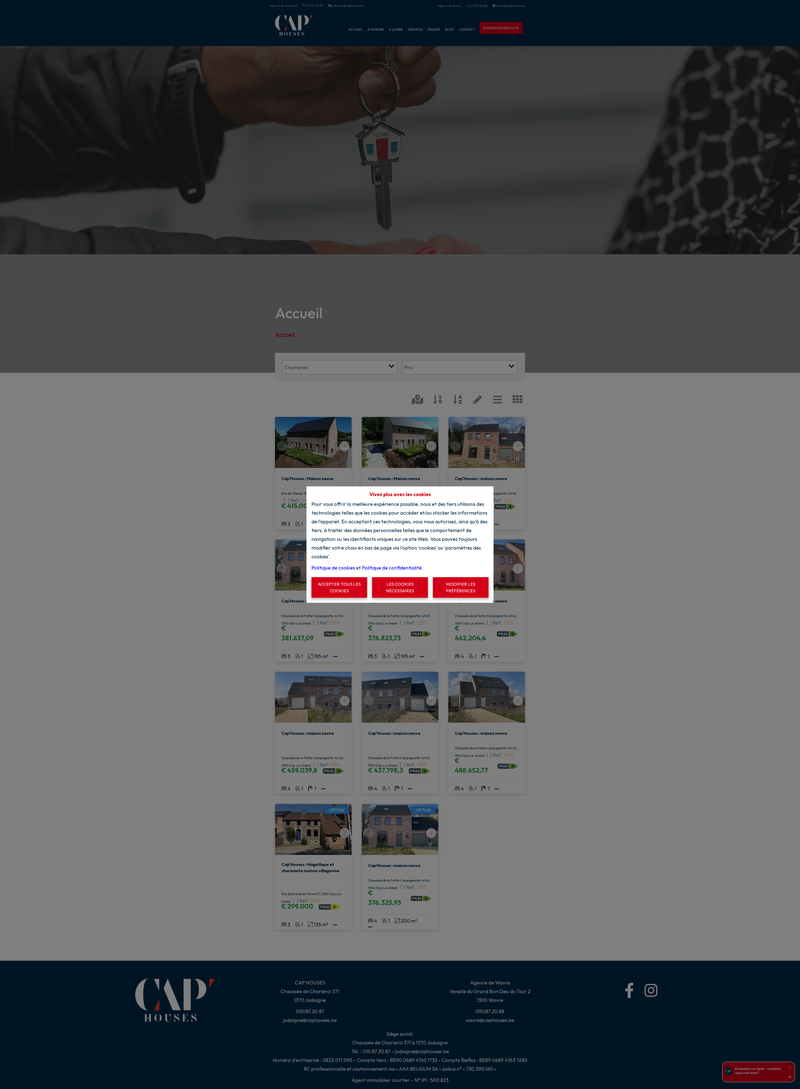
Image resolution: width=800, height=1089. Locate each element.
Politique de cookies (333, 568)
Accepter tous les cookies (339, 587)
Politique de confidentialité (392, 568)
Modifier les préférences (460, 587)
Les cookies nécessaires (400, 587)
